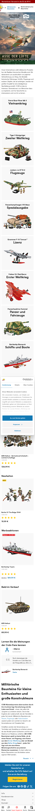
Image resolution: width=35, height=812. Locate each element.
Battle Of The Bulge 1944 (11, 512)
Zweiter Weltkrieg (18, 138)
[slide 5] (22, 60)
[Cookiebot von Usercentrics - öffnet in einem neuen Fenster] (23, 379)
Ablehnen (17, 431)
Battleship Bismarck (20, 669)
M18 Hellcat (5, 623)
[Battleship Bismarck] (6, 671)
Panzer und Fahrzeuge (17, 313)
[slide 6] (25, 60)
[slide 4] (19, 60)
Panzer (3, 718)
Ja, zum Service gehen (17, 418)
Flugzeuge (17, 173)
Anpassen (16, 424)
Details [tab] (17, 385)
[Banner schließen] (32, 379)
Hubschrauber (23, 718)
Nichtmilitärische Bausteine (27, 8)
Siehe (15, 672)
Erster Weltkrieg (17, 277)
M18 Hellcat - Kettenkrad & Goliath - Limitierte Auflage (15, 457)
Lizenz (17, 242)
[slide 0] (7, 60)
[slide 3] (16, 60)
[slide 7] (28, 60)
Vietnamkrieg (17, 103)
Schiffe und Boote (17, 347)
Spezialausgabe (17, 207)
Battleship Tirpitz (7, 567)
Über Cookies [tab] (28, 385)
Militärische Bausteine (11, 8)
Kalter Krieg (12, 743)
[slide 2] (13, 60)
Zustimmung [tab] (6, 385)
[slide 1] (10, 60)
